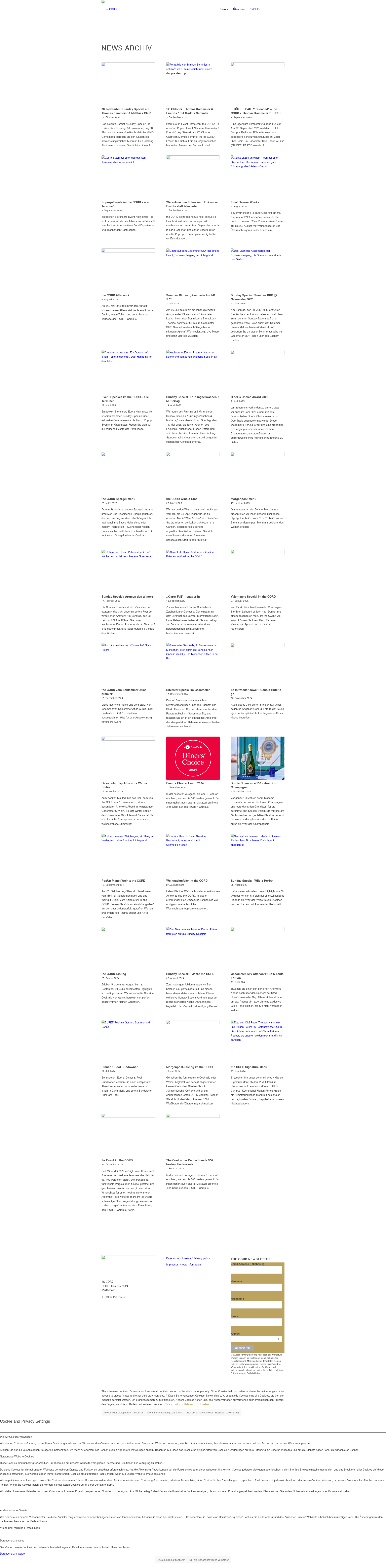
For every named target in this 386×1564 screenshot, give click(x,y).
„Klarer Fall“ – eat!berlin (183, 596)
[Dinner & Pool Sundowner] (128, 1042)
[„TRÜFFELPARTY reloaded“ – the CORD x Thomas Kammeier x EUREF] (257, 84)
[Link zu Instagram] (275, 9)
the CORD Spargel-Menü (118, 499)
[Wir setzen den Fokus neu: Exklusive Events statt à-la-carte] (193, 177)
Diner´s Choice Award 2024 (185, 783)
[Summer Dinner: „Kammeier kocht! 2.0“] (193, 270)
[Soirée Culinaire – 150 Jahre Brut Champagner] (257, 758)
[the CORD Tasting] (128, 949)
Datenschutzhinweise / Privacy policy (188, 1258)
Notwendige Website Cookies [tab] (17, 1456)
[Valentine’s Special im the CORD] (257, 571)
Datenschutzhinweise (12, 1553)
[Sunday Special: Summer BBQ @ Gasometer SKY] (257, 270)
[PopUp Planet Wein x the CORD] (128, 855)
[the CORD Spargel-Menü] (128, 474)
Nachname (237, 1298)
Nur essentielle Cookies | (213, 1412)
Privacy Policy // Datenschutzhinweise (186, 1404)
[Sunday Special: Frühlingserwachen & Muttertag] (193, 372)
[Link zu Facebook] (281, 9)
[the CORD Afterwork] (128, 270)
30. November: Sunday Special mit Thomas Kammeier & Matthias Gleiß (126, 111)
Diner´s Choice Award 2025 (249, 397)
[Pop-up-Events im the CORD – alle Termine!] (128, 177)
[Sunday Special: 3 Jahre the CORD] (193, 949)
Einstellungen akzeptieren (171, 1559)
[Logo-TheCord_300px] (109, 9)
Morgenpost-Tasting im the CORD (189, 1067)
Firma (234, 1316)
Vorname (236, 1281)
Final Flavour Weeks (245, 202)
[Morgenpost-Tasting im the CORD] (193, 1042)
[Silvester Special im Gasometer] (193, 665)
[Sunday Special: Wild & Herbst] (257, 855)
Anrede (235, 1333)
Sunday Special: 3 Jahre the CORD (190, 974)
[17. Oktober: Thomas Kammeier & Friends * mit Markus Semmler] (193, 84)
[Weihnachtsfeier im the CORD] (193, 855)
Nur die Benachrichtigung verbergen (209, 1559)
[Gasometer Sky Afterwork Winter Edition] (128, 758)
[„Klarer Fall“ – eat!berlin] (193, 571)
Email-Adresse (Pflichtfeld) (247, 1263)
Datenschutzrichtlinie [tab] (12, 1540)
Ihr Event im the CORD (117, 1160)
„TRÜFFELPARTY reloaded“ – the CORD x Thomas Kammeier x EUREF (256, 111)
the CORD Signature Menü (249, 1067)
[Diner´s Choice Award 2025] (257, 372)
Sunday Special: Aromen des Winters (128, 596)
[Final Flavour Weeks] (257, 177)
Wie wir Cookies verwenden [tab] (16, 1437)
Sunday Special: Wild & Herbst (252, 880)
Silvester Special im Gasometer (188, 690)
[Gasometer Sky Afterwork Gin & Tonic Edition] (257, 949)
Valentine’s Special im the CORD (253, 596)
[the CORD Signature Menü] (257, 1042)
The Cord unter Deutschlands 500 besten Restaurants (189, 1162)
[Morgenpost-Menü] (257, 474)
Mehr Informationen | (165, 1412)
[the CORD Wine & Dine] (193, 474)
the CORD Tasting (114, 974)
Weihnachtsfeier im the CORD (186, 880)
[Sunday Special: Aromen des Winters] (128, 571)
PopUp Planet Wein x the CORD (123, 880)
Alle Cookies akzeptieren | (123, 1412)
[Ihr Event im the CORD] (128, 1135)
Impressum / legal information (183, 1264)
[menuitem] (224, 9)
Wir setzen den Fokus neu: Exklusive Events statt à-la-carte (192, 204)
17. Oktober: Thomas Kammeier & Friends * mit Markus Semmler (189, 111)
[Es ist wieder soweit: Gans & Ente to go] (257, 665)
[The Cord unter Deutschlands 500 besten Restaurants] (193, 1135)
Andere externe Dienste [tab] (13, 1510)
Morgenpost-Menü (243, 499)
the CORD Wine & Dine (181, 499)
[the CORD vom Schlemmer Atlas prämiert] (128, 665)
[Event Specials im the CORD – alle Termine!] (128, 372)
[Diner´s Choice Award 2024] (193, 758)
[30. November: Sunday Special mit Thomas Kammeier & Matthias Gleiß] (128, 84)
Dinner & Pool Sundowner (120, 1067)
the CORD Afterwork (115, 295)
